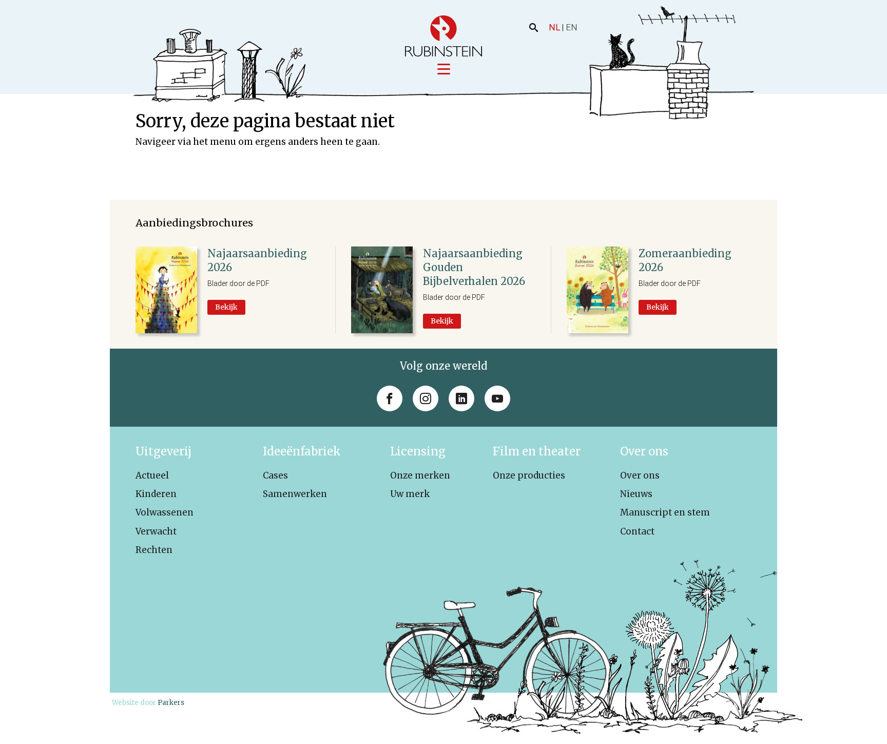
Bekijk (226, 307)
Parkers (171, 702)
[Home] (443, 35)
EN (571, 27)
